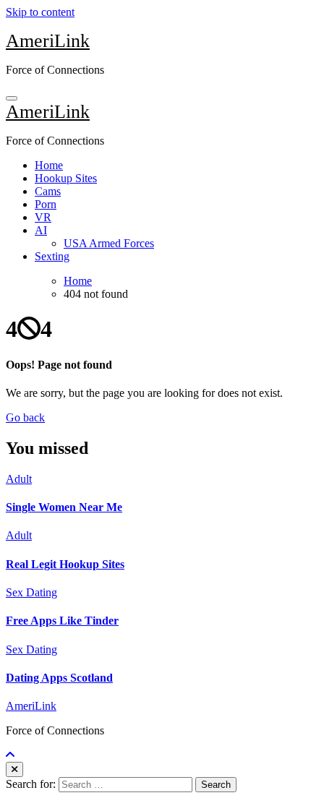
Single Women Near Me (64, 507)
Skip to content (40, 12)
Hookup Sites (66, 178)
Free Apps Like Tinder (62, 620)
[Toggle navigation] (11, 98)
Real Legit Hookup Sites (65, 564)
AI (41, 230)
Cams (48, 191)
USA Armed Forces (109, 243)
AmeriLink (48, 40)
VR (43, 217)
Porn (45, 204)
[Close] (14, 769)
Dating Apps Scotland (59, 678)
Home (49, 165)
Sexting (52, 256)
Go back (25, 417)
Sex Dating (31, 592)
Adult (19, 479)
